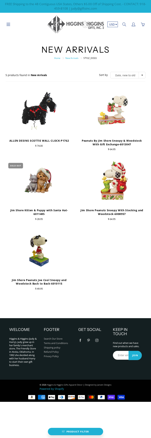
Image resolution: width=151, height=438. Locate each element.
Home (57, 58)
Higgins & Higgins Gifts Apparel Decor (65, 384)
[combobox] (127, 75)
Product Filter (77, 431)
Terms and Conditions (56, 343)
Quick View (39, 110)
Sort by (103, 75)
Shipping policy (52, 347)
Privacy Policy (51, 356)
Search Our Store (53, 338)
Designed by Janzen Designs (98, 384)
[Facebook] (80, 340)
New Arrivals (71, 58)
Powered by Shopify (52, 389)
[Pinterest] (88, 340)
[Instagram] (97, 340)
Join (135, 355)
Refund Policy (51, 351)
